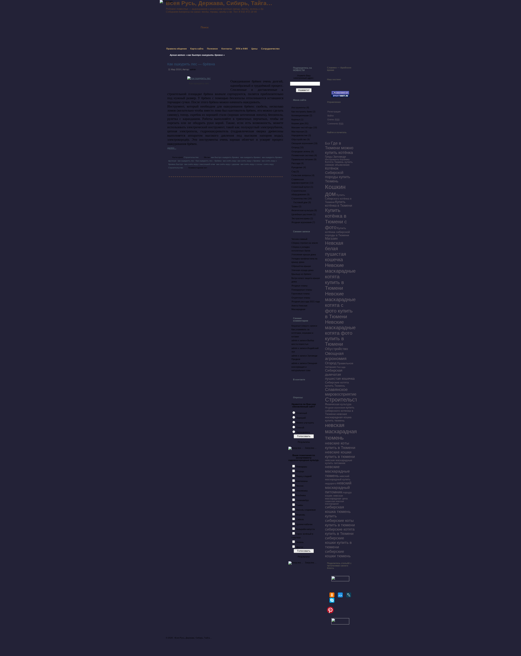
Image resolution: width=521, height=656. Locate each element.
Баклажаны (302, 481)
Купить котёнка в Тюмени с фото (336, 218)
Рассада (295, 163)
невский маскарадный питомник (338, 487)
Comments (335, 123)
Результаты (304, 442)
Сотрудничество (270, 48)
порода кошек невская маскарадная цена (338, 495)
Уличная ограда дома (302, 270)
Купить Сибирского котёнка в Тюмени (338, 199)
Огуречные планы (300, 297)
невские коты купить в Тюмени (340, 445)
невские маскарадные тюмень (337, 471)
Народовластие (299, 135)
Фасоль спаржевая (306, 510)
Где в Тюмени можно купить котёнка (339, 148)
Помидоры (301, 466)
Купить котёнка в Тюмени (338, 203)
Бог (327, 143)
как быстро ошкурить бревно (225, 157)
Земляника (302, 490)
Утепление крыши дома (303, 254)
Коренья (295, 119)
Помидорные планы (301, 290)
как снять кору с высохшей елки (199, 164)
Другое (299, 547)
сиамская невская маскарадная (334, 502)
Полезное (212, 48)
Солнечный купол (300, 187)
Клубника (301, 495)
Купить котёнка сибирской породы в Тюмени (337, 231)
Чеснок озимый (299, 239)
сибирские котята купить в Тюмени (340, 531)
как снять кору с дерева (227, 164)
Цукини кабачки (304, 524)
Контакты (226, 48)
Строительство (191, 157)
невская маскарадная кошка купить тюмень (338, 417)
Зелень (300, 542)
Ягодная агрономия (301, 222)
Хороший (301, 418)
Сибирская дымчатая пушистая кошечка (340, 375)
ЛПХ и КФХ (242, 48)
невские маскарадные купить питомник (338, 462)
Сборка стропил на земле (304, 243)
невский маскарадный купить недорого (337, 480)
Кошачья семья (299, 326)
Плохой (300, 427)
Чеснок (299, 486)
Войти (330, 115)
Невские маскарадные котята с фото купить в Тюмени (340, 305)
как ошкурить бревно (250, 157)
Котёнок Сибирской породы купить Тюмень (337, 174)
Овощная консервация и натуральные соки (304, 367)
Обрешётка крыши (301, 266)
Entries (333, 119)
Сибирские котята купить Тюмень (337, 384)
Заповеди (339, 156)
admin (193, 69)
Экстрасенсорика (300, 218)
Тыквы (299, 505)
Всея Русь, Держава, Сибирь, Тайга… (193, 638)
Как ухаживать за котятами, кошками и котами (302, 333)
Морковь (300, 514)
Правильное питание (302, 159)
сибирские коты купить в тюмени (340, 522)
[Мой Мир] (340, 594)
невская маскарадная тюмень (341, 431)
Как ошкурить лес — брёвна (191, 64)
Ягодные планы (299, 285)
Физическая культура (302, 210)
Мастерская (297, 131)
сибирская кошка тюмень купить (338, 511)
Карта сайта (196, 48)
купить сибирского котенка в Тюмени (339, 411)
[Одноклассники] (331, 594)
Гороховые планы (300, 293)
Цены (254, 48)
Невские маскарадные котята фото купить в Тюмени (340, 333)
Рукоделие (296, 167)
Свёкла (300, 519)
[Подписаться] (249, 24)
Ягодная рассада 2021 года (305, 301)
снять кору (269, 164)
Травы (294, 206)
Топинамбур (302, 500)
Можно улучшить (305, 422)
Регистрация (333, 111)
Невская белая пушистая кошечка (335, 251)
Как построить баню (301, 111)
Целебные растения (301, 214)
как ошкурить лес (186, 161)
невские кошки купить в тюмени (340, 454)
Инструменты (298, 107)
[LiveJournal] (348, 594)
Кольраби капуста (305, 529)
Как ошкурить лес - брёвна (209, 161)
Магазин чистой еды (301, 127)
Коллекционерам (300, 115)
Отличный (301, 413)
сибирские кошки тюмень (338, 553)
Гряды (329, 156)
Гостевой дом (300, 202)
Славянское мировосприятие (340, 391)
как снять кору (229, 161)
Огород (295, 147)
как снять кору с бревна (249, 161)
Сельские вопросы (301, 175)
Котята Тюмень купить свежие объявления (339, 163)
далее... (171, 148)
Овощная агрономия (302, 143)
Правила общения (176, 48)
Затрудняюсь (303, 432)
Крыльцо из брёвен (301, 274)
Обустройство (298, 139)
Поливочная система (302, 155)
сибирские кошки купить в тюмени (338, 542)
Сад (293, 171)
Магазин (331, 238)
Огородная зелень (300, 151)
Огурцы (300, 471)
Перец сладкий (304, 476)
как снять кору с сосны (251, 164)
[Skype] (331, 600)
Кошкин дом (297, 123)
